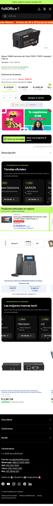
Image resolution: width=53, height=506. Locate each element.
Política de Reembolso (27, 498)
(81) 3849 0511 (12, 473)
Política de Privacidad (9, 498)
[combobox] (26, 16)
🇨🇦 (39, 479)
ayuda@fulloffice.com (19, 461)
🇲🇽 (11, 479)
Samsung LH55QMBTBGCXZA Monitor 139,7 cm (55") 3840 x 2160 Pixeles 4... (30, 220)
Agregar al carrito (36, 100)
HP (37, 245)
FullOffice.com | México (15, 494)
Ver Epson (5, 64)
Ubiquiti (14, 245)
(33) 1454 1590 (12, 467)
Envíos (39, 498)
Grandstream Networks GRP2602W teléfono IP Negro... (23, 283)
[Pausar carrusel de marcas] (48, 204)
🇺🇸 (25, 479)
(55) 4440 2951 (15, 470)
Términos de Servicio (8, 500)
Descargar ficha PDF (44, 149)
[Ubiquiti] (5, 246)
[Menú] (50, 9)
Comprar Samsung (17, 213)
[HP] (28, 246)
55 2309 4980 (21, 464)
